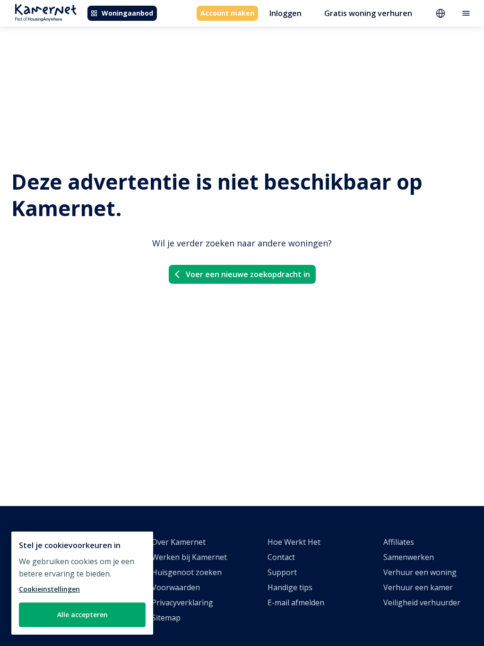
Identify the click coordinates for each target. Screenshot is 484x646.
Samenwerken (408, 557)
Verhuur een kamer (418, 587)
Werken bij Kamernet (189, 557)
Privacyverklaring (182, 602)
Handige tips (290, 587)
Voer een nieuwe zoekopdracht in (248, 274)
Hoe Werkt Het (294, 542)
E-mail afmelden (296, 602)
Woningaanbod (127, 13)
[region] (82, 583)
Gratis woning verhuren (368, 13)
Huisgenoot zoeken (187, 572)
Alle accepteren (82, 614)
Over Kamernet (179, 542)
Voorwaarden (176, 587)
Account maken (227, 13)
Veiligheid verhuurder (421, 602)
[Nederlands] (441, 13)
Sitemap (166, 617)
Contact (281, 557)
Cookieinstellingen (49, 589)
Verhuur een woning (420, 572)
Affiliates (398, 542)
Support (282, 572)
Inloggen (285, 13)
